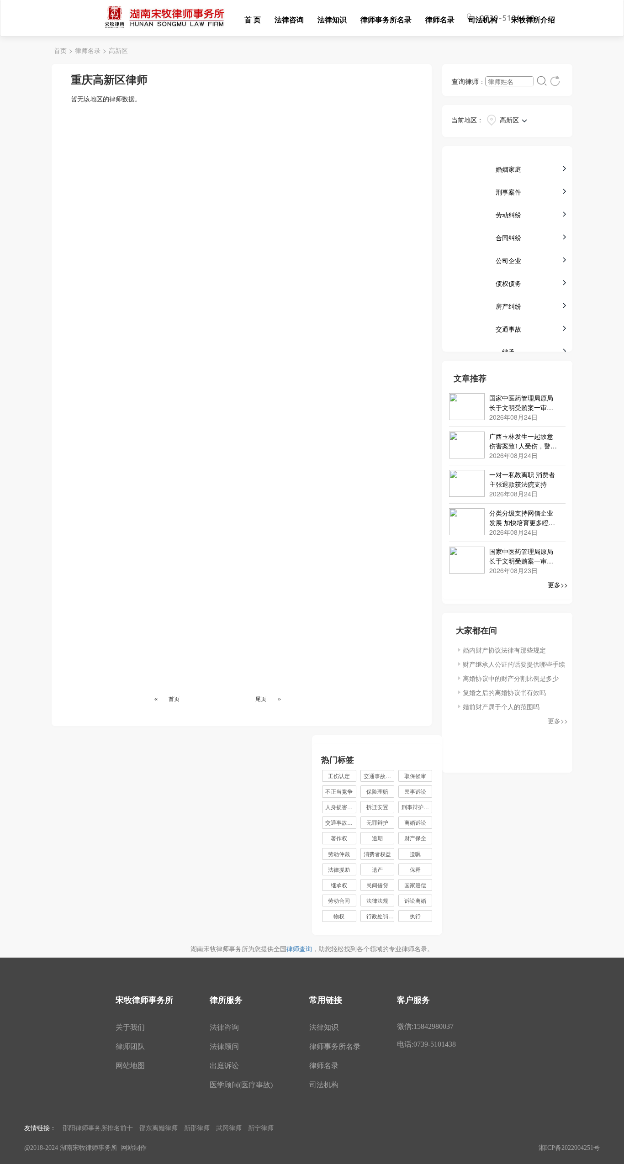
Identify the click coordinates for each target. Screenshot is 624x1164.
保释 (415, 869)
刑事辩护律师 (417, 807)
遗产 (377, 869)
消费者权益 (377, 854)
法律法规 (377, 900)
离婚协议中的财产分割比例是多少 (511, 678)
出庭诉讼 (224, 1065)
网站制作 (134, 1147)
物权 (338, 916)
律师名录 (440, 19)
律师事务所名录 (386, 19)
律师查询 (299, 948)
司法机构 (482, 19)
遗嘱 (415, 854)
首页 (60, 50)
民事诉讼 (415, 791)
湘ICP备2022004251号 (569, 1147)
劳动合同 (339, 900)
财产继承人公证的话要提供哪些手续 (514, 664)
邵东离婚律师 (158, 1127)
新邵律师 (197, 1127)
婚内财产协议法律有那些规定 (504, 649)
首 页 (252, 19)
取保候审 (415, 776)
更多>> (558, 584)
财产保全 (415, 838)
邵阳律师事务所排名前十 (98, 1127)
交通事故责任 (340, 822)
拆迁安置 (377, 807)
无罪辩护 (377, 822)
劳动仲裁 (339, 854)
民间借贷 (377, 885)
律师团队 (130, 1046)
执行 (415, 916)
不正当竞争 (339, 791)
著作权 (339, 838)
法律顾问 (224, 1046)
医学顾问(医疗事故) (241, 1085)
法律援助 (339, 869)
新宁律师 (261, 1127)
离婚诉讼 (415, 822)
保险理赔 (377, 791)
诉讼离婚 (415, 900)
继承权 (339, 885)
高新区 (118, 50)
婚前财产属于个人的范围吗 (501, 706)
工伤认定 (339, 776)
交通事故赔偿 (379, 776)
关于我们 (130, 1027)
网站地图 (130, 1065)
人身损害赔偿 (340, 807)
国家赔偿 (415, 885)
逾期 (377, 838)
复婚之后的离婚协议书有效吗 (504, 692)
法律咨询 (289, 19)
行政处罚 (380, 916)
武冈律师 (229, 1127)
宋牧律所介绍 (533, 19)
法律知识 (332, 19)
